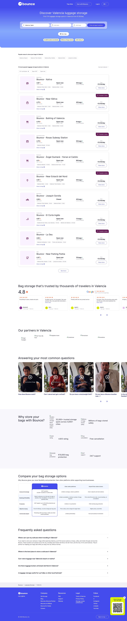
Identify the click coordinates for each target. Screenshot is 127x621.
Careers (43, 608)
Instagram (96, 601)
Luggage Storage (29, 585)
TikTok (95, 603)
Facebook (96, 596)
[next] (107, 315)
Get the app (44, 596)
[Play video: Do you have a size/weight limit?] (82, 377)
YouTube (95, 608)
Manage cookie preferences (80, 601)
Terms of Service (80, 596)
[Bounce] (26, 4)
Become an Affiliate (46, 603)
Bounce (20, 585)
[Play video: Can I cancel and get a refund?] (56, 377)
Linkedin (95, 606)
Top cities (70, 4)
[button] (96, 25)
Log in (98, 4)
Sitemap (60, 601)
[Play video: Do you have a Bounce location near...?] (107, 377)
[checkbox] (23, 57)
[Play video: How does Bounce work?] (30, 377)
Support (60, 598)
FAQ (59, 596)
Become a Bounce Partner (48, 601)
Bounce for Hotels (46, 606)
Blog (42, 598)
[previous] (101, 315)
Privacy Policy (80, 598)
